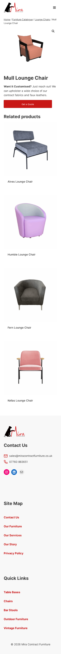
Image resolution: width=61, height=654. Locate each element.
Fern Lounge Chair (19, 327)
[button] (53, 31)
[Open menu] (54, 7)
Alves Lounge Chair (20, 181)
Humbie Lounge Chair (22, 254)
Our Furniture (13, 526)
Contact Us (11, 517)
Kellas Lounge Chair (20, 400)
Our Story (10, 544)
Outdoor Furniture (16, 619)
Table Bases (12, 592)
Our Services (13, 535)
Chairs (8, 601)
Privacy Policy (13, 553)
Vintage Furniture (16, 628)
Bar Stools (11, 610)
